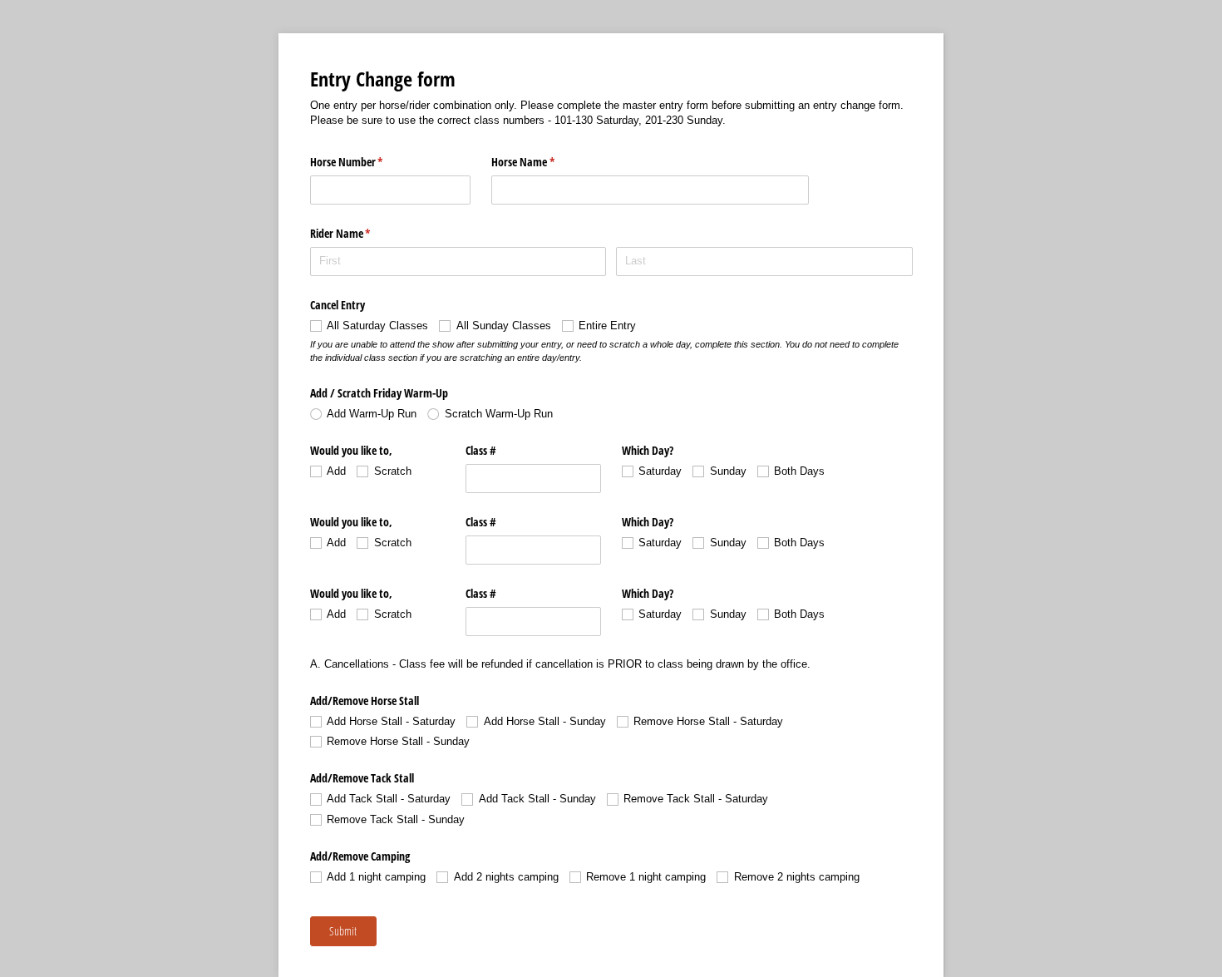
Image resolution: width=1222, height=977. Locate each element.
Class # (483, 450)
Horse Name (542, 162)
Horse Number (366, 162)
